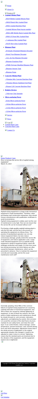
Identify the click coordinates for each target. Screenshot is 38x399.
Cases (14, 158)
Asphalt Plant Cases (11, 124)
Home (9, 6)
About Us (10, 9)
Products (8, 158)
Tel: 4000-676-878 (6, 344)
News (9, 119)
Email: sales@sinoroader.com (9, 348)
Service (9, 115)
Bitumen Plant (10, 47)
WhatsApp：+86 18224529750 (10, 346)
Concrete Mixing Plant (13, 76)
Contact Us (11, 130)
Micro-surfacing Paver (13, 97)
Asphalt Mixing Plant (12, 15)
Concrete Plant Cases (12, 126)
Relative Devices (11, 90)
